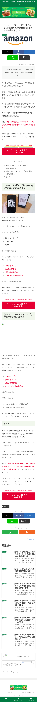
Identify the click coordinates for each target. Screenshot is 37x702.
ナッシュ (6, 506)
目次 (15, 161)
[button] (24, 57)
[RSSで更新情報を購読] (27, 532)
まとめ (8, 177)
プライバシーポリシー (27, 692)
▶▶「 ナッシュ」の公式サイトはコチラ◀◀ (18, 151)
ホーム (10, 692)
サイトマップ (18, 695)
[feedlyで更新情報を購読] (10, 532)
